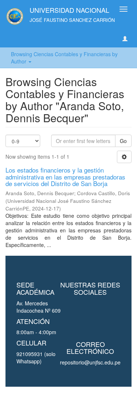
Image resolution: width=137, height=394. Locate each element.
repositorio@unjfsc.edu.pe (90, 362)
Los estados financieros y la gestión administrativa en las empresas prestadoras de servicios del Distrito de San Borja (65, 176)
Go (123, 140)
